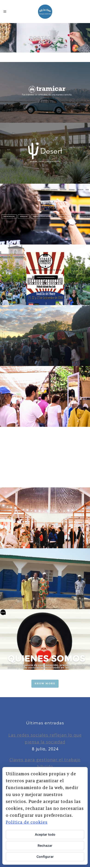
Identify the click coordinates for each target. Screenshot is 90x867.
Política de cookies (27, 822)
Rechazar (45, 845)
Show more (45, 683)
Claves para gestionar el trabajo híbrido (45, 763)
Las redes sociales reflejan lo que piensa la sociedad (45, 738)
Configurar (45, 856)
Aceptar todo (45, 834)
